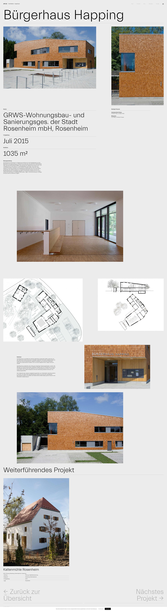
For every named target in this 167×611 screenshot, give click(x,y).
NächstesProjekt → (150, 595)
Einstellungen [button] (100, 608)
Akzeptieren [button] (108, 608)
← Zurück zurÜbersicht (21, 595)
